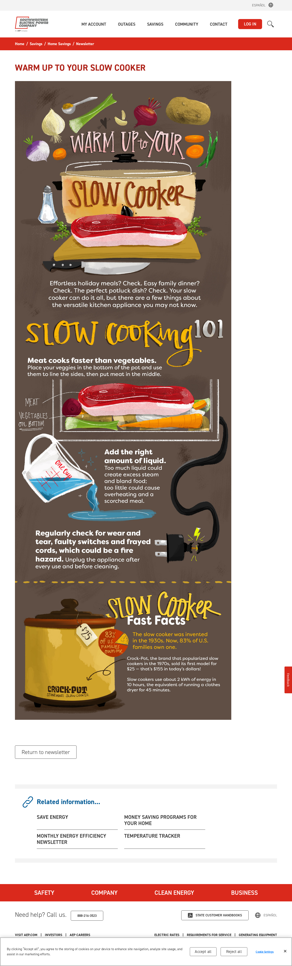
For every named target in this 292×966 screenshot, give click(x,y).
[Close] (285, 951)
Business (244, 893)
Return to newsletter (46, 752)
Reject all (234, 951)
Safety (44, 893)
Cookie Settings (265, 951)
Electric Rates (166, 935)
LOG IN (250, 24)
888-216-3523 (87, 915)
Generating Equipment (258, 935)
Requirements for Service (209, 935)
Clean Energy (174, 893)
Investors (53, 935)
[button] (93, 24)
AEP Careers (80, 935)
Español (258, 5)
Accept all (203, 951)
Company (104, 893)
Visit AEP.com (26, 935)
